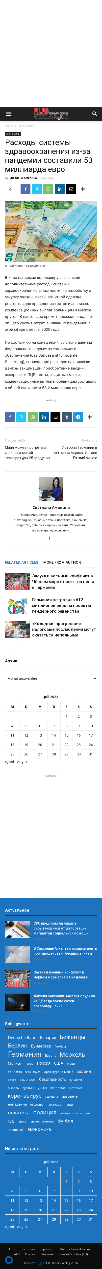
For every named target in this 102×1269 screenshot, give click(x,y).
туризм (34, 1121)
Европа (50, 1055)
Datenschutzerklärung (75, 1249)
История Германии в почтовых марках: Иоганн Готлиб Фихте (75, 452)
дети (42, 1087)
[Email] (71, 189)
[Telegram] (78, 417)
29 (67, 754)
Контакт (31, 1254)
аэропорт (28, 1079)
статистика (82, 1113)
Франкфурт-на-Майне (58, 1072)
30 (79, 754)
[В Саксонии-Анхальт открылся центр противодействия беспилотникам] (17, 954)
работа (65, 1113)
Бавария (48, 1037)
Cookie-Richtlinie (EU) (73, 1254)
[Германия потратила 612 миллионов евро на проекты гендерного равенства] (17, 605)
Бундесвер (41, 1046)
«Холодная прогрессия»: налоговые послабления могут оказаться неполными (64, 629)
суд (11, 1121)
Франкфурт (32, 1072)
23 (79, 744)
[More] (82, 189)
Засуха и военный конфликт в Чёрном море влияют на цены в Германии (63, 581)
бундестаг (75, 1080)
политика (19, 1112)
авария (83, 1071)
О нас (12, 1249)
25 (12, 754)
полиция (44, 1112)
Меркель (72, 1054)
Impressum (47, 1249)
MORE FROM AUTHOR (62, 562)
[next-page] (16, 648)
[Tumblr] (67, 417)
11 (12, 735)
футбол (65, 1120)
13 (40, 735)
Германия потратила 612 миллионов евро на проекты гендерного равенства (61, 605)
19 (26, 744)
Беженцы (72, 1037)
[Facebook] (25, 189)
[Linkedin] (60, 189)
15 (67, 735)
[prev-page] (8, 648)
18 (12, 744)
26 (26, 754)
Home (9, 126)
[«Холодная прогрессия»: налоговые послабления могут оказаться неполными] (17, 629)
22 (67, 744)
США (58, 1063)
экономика (39, 1129)
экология (16, 1129)
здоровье (57, 1087)
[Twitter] (37, 189)
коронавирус (24, 1095)
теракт (21, 1121)
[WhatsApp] (48, 189)
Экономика (26, 126)
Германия (25, 1054)
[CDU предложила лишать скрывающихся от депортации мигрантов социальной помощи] (17, 929)
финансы (48, 1121)
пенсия (69, 1104)
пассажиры (54, 1104)
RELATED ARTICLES (21, 562)
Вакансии (28, 1249)
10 (91, 725)
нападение (17, 1104)
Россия (44, 1063)
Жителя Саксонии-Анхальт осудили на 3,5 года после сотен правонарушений (64, 1001)
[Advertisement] (51, 53)
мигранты (69, 1096)
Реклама (47, 1254)
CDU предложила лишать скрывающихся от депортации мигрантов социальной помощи (61, 928)
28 (54, 754)
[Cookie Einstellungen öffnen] (9, 1263)
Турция (71, 1063)
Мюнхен (14, 1063)
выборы (13, 1088)
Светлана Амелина (23, 178)
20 (40, 744)
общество (36, 1104)
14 (54, 735)
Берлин (17, 1045)
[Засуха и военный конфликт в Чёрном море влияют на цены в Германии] (17, 581)
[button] (8, 114)
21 (54, 744)
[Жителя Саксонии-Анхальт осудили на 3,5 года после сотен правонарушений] (17, 1002)
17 (91, 735)
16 (79, 735)
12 (26, 735)
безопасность (52, 1079)
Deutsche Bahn (22, 1037)
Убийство (15, 1072)
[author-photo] (51, 500)
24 (91, 744)
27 (40, 754)
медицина (51, 1096)
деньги (29, 1087)
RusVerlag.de (36, 1263)
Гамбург (60, 1046)
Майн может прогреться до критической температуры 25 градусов (27, 452)
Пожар (29, 1063)
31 (91, 754)
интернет (75, 1088)
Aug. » (22, 761)
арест (12, 1080)
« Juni (9, 761)
